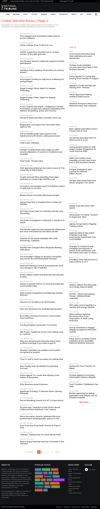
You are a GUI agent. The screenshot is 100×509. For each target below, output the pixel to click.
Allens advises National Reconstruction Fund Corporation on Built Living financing (81, 317)
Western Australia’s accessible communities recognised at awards (40, 351)
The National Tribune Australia (16, 507)
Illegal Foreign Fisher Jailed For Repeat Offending (38, 89)
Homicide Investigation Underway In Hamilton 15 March (42, 221)
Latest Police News (74, 486)
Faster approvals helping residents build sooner (80, 95)
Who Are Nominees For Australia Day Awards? (41, 309)
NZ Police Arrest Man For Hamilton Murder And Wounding (41, 212)
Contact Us (67, 507)
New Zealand (39, 487)
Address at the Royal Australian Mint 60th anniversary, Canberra (39, 239)
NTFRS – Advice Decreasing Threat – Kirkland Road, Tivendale (82, 296)
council (37, 480)
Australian (54, 469)
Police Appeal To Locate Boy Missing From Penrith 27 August (70, 1)
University (56, 476)
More (16, 488)
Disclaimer (94, 507)
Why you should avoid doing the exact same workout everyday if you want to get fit (40, 342)
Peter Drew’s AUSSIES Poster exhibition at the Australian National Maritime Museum (82, 341)
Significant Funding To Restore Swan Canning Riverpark (41, 392)
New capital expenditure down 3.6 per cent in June (83, 130)
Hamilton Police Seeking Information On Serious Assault (42, 71)
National (16, 14)
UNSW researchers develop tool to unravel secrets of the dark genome (39, 53)
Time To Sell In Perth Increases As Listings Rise (41, 359)
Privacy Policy (85, 507)
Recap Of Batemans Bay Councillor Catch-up (40, 118)
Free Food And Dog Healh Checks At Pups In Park (40, 426)
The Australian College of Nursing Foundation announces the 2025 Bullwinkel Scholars (41, 258)
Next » (57, 452)
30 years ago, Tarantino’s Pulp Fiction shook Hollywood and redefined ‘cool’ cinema (40, 408)
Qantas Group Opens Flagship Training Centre (82, 225)
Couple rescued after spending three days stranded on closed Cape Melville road (39, 178)
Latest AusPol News (74, 493)
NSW (50, 473)
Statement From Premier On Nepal (82, 367)
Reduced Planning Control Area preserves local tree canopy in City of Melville (41, 267)
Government (46, 469)
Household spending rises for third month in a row (82, 139)
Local (25, 14)
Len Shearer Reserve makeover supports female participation (42, 62)
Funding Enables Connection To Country (38, 325)
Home (8, 14)
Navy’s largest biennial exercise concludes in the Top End (42, 443)
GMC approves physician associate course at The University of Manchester (42, 169)
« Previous (29, 452)
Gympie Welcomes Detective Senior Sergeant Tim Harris (82, 182)
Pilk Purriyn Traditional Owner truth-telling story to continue (41, 333)
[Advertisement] (63, 7)
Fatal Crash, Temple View (31, 161)
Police (45, 473)
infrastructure (54, 483)
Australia (38, 469)
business (47, 487)
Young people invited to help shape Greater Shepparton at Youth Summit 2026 (82, 149)
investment (38, 490)
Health (73, 14)
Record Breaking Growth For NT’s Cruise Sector (41, 400)
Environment (39, 483)
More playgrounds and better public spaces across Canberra (40, 37)
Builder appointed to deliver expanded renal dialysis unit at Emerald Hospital (83, 395)
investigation (55, 487)
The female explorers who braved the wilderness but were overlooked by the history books (42, 230)
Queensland (47, 476)
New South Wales (59, 480)
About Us (59, 507)
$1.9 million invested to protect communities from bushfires (40, 317)
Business (44, 14)
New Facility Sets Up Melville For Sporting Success (39, 367)
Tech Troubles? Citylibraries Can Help (83, 385)
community (38, 473)
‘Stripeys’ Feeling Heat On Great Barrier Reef (40, 435)
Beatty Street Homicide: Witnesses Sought (39, 195)
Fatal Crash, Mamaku (29, 143)
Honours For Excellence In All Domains (37, 302)
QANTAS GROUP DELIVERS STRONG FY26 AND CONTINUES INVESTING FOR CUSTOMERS (82, 236)
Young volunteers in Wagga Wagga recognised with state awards (82, 330)
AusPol (43, 480)
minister (49, 480)
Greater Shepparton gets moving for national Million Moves (80, 171)
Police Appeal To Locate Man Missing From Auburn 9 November (39, 376)
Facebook (92, 470)
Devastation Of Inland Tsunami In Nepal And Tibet (83, 216)
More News (83, 402)
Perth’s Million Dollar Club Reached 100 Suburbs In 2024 (41, 276)
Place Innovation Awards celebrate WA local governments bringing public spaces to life (40, 417)
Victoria (56, 473)
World (89, 14)
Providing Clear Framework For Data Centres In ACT (83, 261)
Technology (63, 14)
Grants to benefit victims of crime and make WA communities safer (42, 285)
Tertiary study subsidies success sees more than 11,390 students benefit (25, 1)
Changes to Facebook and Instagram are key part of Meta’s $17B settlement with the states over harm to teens (83, 249)
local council (39, 476)
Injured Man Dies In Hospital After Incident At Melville (40, 203)
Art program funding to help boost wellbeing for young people (42, 80)
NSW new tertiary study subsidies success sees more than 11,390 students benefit (82, 160)
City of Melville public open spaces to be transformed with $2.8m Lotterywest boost (40, 135)
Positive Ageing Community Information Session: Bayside (82, 376)
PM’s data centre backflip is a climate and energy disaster (82, 306)
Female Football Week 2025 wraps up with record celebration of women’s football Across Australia (41, 152)
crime (45, 490)
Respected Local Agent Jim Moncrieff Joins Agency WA (40, 126)
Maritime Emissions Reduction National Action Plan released (83, 105)
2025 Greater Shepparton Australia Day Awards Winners (41, 294)
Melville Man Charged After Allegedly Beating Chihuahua (41, 249)
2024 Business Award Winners (34, 384)
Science (53, 14)
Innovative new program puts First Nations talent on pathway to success (42, 187)
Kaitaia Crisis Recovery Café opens (81, 207)
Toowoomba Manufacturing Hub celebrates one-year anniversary (82, 56)
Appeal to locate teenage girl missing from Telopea (82, 86)
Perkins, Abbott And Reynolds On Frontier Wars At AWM (82, 286)
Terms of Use (75, 507)
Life (81, 14)
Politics (34, 14)
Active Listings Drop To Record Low (36, 45)
